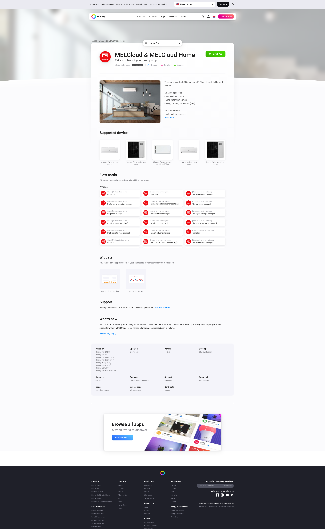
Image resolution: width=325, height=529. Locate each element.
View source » (135, 390)
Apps (163, 16)
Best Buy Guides (98, 506)
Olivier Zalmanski (205, 352)
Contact (120, 508)
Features (153, 16)
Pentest (147, 514)
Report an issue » (102, 390)
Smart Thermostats (98, 517)
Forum (146, 510)
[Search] (203, 16)
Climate (98, 380)
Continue (223, 4)
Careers (120, 485)
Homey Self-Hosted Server (100, 495)
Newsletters (122, 505)
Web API (147, 492)
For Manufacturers (151, 525)
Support (184, 16)
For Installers (149, 522)
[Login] (208, 16)
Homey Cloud (96, 485)
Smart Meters (96, 527)
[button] (194, 4)
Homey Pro (95, 488)
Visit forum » (204, 380)
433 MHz (174, 495)
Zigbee (173, 488)
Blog (119, 498)
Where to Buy (122, 495)
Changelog (148, 495)
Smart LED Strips (97, 520)
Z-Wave (173, 485)
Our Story (121, 488)
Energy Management (178, 510)
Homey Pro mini (97, 492)
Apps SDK (147, 488)
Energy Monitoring (177, 514)
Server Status (149, 498)
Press (120, 502)
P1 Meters (174, 517)
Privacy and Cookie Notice (208, 507)
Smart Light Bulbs (97, 523)
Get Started (148, 485)
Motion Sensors (97, 510)
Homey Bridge (96, 498)
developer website (162, 307)
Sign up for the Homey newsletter (219, 481)
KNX (172, 492)
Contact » (168, 380)
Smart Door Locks (97, 514)
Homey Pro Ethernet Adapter (101, 502)
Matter (173, 498)
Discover (173, 16)
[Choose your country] (214, 16)
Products (141, 16)
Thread (173, 502)
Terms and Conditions (226, 507)
